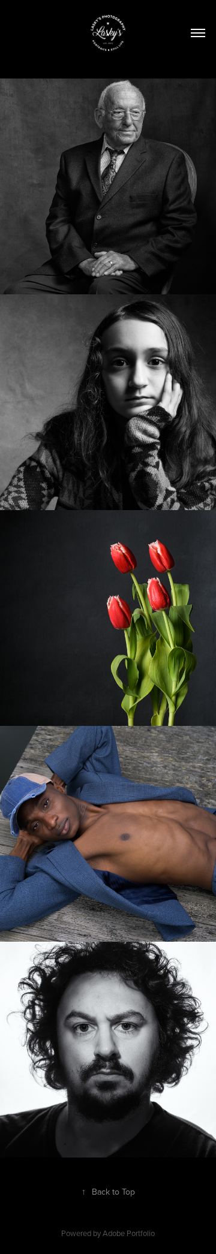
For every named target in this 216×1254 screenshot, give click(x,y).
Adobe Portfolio (129, 1233)
